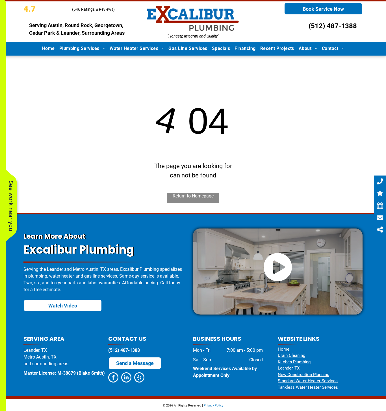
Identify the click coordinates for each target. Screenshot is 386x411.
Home (283, 349)
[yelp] (139, 378)
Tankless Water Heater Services (308, 387)
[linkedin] (126, 378)
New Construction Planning (303, 374)
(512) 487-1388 (333, 26)
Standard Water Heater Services (308, 380)
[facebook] (113, 378)
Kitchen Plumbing (294, 361)
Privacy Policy (213, 405)
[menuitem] (48, 48)
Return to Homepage (193, 196)
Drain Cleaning (291, 355)
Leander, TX (289, 368)
